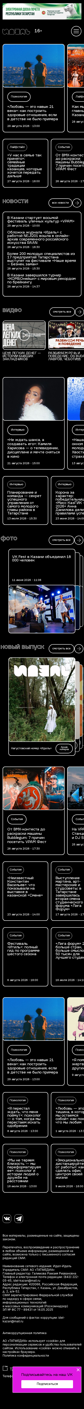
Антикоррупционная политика (25, 1333)
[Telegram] (18, 1218)
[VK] (7, 1218)
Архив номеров (64, 748)
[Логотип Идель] (16, 32)
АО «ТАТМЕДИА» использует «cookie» (31, 1341)
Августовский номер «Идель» (31, 748)
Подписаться (47, 1384)
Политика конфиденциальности (26, 1355)
